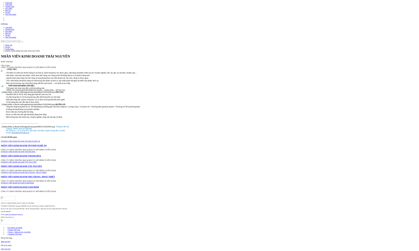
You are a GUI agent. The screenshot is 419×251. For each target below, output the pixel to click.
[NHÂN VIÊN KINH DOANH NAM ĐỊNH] (17, 183)
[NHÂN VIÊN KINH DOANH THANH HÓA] (18, 152)
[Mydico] (4, 24)
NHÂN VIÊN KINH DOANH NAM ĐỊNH (20, 187)
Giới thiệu (8, 5)
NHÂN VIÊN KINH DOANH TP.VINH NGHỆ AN (24, 145)
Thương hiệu (9, 7)
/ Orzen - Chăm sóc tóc (15, 232)
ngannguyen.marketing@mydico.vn (13, 214)
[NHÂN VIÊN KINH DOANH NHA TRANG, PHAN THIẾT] (24, 172)
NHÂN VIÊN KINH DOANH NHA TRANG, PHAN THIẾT (28, 177)
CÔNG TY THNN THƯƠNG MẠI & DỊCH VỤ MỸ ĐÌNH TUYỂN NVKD (28, 67)
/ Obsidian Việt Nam (14, 234)
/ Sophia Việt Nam (13, 230)
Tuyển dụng (9, 49)
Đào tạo (8, 10)
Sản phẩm (8, 8)
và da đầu (27, 232)
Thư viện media (10, 14)
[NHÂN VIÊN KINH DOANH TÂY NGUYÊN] (19, 162)
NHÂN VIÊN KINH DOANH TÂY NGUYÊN (21, 166)
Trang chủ (8, 3)
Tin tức (7, 12)
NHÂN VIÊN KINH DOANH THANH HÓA (21, 156)
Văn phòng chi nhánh (14, 228)
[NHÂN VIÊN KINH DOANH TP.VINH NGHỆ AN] (20, 141)
